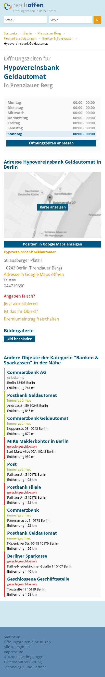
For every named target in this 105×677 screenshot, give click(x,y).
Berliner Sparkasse (27, 556)
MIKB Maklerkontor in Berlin (38, 441)
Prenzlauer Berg (49, 33)
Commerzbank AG (26, 372)
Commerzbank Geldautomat (37, 418)
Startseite (11, 33)
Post (12, 464)
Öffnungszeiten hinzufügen (27, 641)
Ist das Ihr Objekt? (21, 311)
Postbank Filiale (24, 487)
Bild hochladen (19, 338)
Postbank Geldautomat (32, 395)
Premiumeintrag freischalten (31, 319)
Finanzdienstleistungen (20, 38)
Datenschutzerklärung (23, 661)
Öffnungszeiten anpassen (51, 143)
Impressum (13, 651)
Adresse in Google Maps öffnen (34, 274)
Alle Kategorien (17, 646)
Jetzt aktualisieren (21, 303)
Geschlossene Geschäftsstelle (38, 579)
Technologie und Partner (25, 666)
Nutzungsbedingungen (23, 656)
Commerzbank (23, 510)
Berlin (27, 33)
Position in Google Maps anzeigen (52, 244)
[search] (97, 20)
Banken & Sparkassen (57, 38)
